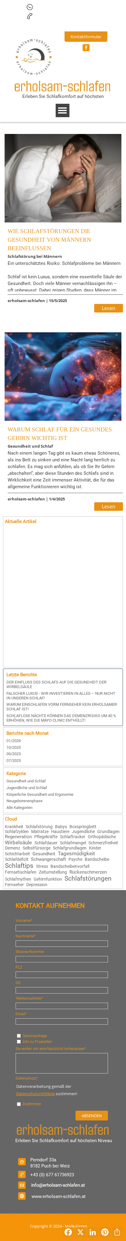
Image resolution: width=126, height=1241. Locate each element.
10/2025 (13, 747)
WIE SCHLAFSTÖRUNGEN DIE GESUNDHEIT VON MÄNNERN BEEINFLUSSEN (49, 239)
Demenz (12, 848)
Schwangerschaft (48, 859)
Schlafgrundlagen (70, 848)
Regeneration (18, 836)
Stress (42, 866)
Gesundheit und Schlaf (30, 446)
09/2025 (13, 754)
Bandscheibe (97, 859)
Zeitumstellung (53, 872)
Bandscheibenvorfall (69, 866)
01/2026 (13, 740)
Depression (36, 884)
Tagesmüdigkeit (76, 853)
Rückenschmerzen (88, 872)
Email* (21, 1014)
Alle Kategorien (19, 807)
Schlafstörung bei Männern (35, 256)
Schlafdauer (46, 842)
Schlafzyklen (17, 831)
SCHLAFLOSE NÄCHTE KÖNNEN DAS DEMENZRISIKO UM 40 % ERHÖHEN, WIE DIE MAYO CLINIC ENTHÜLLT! (61, 718)
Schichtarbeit (17, 853)
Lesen (108, 308)
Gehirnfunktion (48, 879)
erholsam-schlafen (26, 300)
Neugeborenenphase (24, 801)
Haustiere (60, 831)
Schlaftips (19, 865)
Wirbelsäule (18, 842)
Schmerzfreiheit (103, 842)
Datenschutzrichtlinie (35, 1093)
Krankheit (14, 826)
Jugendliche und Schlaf (26, 787)
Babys (61, 826)
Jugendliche (83, 831)
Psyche (75, 859)
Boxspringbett (82, 826)
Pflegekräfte (45, 836)
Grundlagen (108, 831)
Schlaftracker (72, 836)
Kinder (95, 848)
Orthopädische (102, 836)
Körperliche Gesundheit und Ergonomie (39, 794)
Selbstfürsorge (36, 848)
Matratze (40, 831)
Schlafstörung (39, 826)
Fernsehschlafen (20, 872)
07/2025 (13, 760)
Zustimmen (31, 1104)
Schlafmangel (73, 842)
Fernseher (14, 884)
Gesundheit (43, 854)
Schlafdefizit (16, 859)
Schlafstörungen (88, 878)
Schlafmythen (18, 879)
